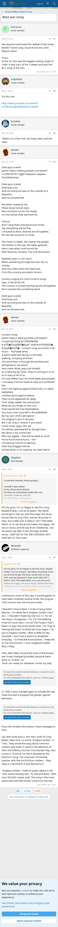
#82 (54, 91)
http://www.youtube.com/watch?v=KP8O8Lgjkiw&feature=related (20, 105)
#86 (54, 469)
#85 (54, 329)
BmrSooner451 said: (13, 475)
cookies (25, 890)
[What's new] (48, 4)
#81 (54, 38)
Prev (28, 791)
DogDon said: (10, 563)
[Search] (54, 4)
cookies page (47, 677)
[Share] (50, 39)
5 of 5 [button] (37, 791)
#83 (54, 133)
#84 (54, 161)
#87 (54, 557)
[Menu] (4, 3)
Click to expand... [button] (29, 501)
